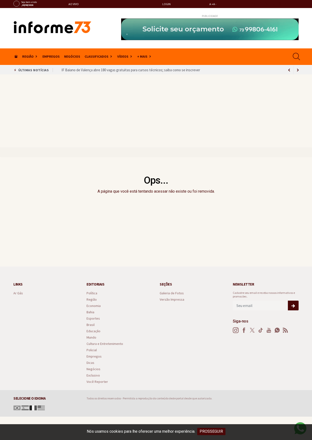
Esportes (93, 318)
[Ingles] (41, 407)
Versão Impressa (172, 299)
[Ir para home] (16, 57)
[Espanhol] (25, 407)
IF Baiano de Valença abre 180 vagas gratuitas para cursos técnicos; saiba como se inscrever (130, 70)
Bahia (90, 312)
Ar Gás (18, 293)
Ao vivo (73, 4)
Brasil (91, 325)
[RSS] (285, 330)
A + (211, 4)
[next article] (289, 70)
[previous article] (297, 70)
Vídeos (122, 56)
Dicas (90, 363)
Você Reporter (97, 382)
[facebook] (260, 4)
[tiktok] (273, 4)
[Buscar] (297, 56)
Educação (93, 331)
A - (214, 4)
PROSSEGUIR (211, 431)
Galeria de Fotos (172, 293)
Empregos (51, 56)
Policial (92, 350)
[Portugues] (17, 407)
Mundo (91, 337)
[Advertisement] (156, 111)
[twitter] (266, 4)
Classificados (96, 56)
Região (28, 56)
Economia (94, 306)
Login (166, 4)
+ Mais (142, 56)
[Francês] (33, 407)
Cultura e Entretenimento (105, 344)
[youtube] (279, 4)
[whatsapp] (286, 4)
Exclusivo (93, 375)
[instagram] (253, 4)
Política (92, 293)
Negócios (72, 56)
